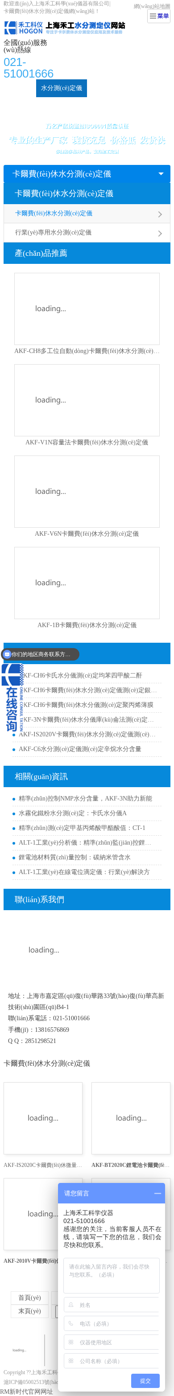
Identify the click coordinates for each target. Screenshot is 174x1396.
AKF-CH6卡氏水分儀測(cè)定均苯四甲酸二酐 (80, 675)
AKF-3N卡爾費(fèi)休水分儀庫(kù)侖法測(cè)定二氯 (88, 719)
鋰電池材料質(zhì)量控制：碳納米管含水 (75, 857)
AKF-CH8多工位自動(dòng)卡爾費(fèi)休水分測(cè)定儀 (87, 351)
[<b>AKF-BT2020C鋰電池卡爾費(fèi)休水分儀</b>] (130, 1118)
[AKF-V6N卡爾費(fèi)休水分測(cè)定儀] (87, 492)
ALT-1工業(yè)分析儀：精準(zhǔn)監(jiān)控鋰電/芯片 (88, 842)
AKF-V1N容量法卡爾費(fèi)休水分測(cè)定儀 (86, 442)
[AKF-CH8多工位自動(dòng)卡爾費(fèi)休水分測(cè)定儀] (87, 309)
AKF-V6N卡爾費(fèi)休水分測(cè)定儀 (87, 533)
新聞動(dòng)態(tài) (34, 106)
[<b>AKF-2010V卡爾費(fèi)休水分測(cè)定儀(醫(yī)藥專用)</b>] (43, 1214)
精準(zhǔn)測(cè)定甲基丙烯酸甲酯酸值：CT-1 (82, 828)
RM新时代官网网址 (26, 1391)
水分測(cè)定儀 (61, 88)
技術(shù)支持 (90, 106)
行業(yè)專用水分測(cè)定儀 (53, 232)
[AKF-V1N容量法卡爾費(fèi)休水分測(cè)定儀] (87, 400)
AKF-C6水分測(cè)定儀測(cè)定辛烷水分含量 (80, 749)
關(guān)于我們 (139, 106)
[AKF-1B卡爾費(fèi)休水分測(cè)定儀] (87, 583)
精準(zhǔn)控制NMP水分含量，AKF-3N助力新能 (85, 798)
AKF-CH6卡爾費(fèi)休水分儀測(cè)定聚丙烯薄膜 (86, 705)
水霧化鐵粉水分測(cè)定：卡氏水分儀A (73, 813)
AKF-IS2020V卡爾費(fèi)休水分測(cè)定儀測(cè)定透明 (88, 734)
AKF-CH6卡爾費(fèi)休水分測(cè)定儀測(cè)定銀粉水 (88, 690)
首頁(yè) (19, 88)
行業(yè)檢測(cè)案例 (120, 88)
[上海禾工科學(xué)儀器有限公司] (73, 20)
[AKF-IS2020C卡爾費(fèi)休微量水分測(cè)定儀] (43, 1118)
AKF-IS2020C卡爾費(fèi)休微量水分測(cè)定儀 (43, 1165)
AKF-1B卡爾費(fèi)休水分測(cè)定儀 (87, 625)
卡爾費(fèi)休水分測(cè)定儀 (61, 173)
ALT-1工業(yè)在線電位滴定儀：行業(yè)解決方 (84, 872)
